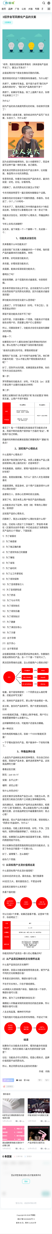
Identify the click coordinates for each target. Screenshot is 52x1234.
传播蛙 (32, 1215)
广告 (17, 9)
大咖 (30, 9)
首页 (4, 9)
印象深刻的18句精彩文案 (38, 1115)
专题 (37, 9)
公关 (24, 9)
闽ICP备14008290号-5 (26, 1219)
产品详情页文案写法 (36, 1143)
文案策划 (8, 22)
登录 (26, 1182)
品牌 (10, 9)
